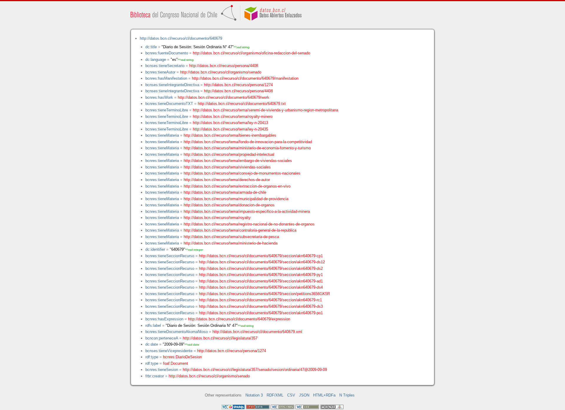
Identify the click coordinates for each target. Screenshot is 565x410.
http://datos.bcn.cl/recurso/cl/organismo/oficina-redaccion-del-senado (251, 53)
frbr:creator (154, 376)
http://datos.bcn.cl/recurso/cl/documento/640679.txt (242, 103)
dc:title (151, 47)
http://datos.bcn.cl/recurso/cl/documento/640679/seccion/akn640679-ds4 (261, 287)
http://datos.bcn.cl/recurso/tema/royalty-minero (232, 116)
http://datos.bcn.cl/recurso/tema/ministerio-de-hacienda (230, 243)
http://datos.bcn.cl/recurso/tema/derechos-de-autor (227, 180)
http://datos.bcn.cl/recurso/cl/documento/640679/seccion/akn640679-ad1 (261, 281)
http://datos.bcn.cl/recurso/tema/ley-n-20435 (230, 129)
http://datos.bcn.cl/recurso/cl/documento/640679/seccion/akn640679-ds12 (262, 262)
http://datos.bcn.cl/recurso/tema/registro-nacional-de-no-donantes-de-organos (249, 224)
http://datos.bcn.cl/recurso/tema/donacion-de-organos (229, 205)
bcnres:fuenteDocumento (166, 53)
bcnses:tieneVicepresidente (168, 351)
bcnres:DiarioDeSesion (182, 357)
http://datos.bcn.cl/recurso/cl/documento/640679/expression (239, 319)
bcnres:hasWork (159, 97)
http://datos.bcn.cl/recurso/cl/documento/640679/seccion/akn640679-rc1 (260, 300)
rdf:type (151, 357)
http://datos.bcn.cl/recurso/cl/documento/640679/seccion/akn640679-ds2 (261, 268)
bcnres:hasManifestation (166, 78)
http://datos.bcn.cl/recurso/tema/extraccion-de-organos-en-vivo (237, 186)
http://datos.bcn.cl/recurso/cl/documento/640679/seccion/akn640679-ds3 (261, 306)
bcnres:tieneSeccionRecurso (169, 256)
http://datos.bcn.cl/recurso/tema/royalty (217, 217)
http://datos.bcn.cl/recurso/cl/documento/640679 (181, 38)
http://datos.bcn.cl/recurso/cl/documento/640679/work (223, 97)
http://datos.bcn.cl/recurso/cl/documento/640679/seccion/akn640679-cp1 (261, 256)
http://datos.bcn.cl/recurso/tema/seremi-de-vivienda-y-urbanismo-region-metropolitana (265, 110)
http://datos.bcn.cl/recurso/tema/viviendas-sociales (227, 167)
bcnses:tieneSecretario (165, 65)
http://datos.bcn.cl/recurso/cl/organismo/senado (220, 72)
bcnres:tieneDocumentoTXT (169, 103)
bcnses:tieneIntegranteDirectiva (172, 85)
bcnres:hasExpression (164, 319)
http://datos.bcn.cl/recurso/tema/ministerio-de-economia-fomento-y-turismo (247, 148)
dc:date (151, 344)
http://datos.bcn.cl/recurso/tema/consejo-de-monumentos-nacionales (242, 173)
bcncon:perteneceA (161, 338)
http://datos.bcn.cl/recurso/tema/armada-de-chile (225, 192)
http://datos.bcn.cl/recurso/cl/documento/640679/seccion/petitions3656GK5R (264, 294)
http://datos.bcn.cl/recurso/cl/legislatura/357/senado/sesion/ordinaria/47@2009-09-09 (255, 369)
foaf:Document (175, 363)
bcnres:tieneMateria (162, 135)
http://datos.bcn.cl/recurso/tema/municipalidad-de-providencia (236, 199)
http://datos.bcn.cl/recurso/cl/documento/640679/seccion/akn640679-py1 (261, 274)
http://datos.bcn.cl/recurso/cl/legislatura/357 (220, 338)
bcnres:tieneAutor (160, 72)
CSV (291, 395)
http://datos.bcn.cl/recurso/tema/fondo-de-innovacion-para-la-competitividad (248, 142)
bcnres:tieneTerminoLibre (166, 110)
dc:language (155, 59)
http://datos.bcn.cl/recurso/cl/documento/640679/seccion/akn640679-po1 (261, 313)
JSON (304, 395)
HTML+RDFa (324, 395)
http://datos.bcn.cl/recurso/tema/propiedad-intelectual (229, 154)
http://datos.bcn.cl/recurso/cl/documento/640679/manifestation (245, 78)
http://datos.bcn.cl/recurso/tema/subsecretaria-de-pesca (231, 237)
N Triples (347, 395)
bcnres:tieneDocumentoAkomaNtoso (176, 331)
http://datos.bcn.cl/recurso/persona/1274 (238, 85)
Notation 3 (254, 395)
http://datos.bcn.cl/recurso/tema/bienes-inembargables (230, 135)
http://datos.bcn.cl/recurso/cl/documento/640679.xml (257, 331)
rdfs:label (153, 325)
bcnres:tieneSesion (161, 369)
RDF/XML (275, 395)
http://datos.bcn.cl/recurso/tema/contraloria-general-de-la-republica (240, 230)
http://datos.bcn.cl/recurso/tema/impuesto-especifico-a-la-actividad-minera (247, 211)
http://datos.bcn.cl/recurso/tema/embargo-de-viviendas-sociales (238, 160)
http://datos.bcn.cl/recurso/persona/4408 (223, 65)
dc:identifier (155, 249)
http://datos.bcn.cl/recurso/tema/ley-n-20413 (230, 123)
